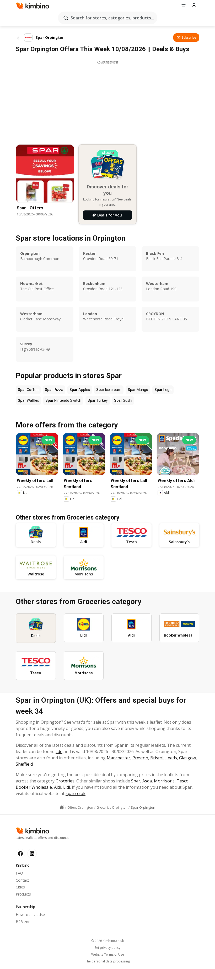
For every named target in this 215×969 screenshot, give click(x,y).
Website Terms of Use (107, 954)
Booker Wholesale (34, 787)
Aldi (57, 787)
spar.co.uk (75, 793)
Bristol (156, 758)
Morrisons (164, 781)
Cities (20, 887)
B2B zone (24, 921)
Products (23, 894)
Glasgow (187, 758)
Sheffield (24, 764)
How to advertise (30, 914)
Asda (147, 781)
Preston (140, 758)
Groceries (65, 781)
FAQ (19, 873)
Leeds (171, 758)
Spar (135, 781)
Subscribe (189, 37)
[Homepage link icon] (62, 807)
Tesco (183, 781)
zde (59, 751)
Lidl (66, 787)
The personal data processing (107, 961)
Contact (22, 880)
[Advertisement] (107, 101)
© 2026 (107, 941)
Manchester (118, 758)
